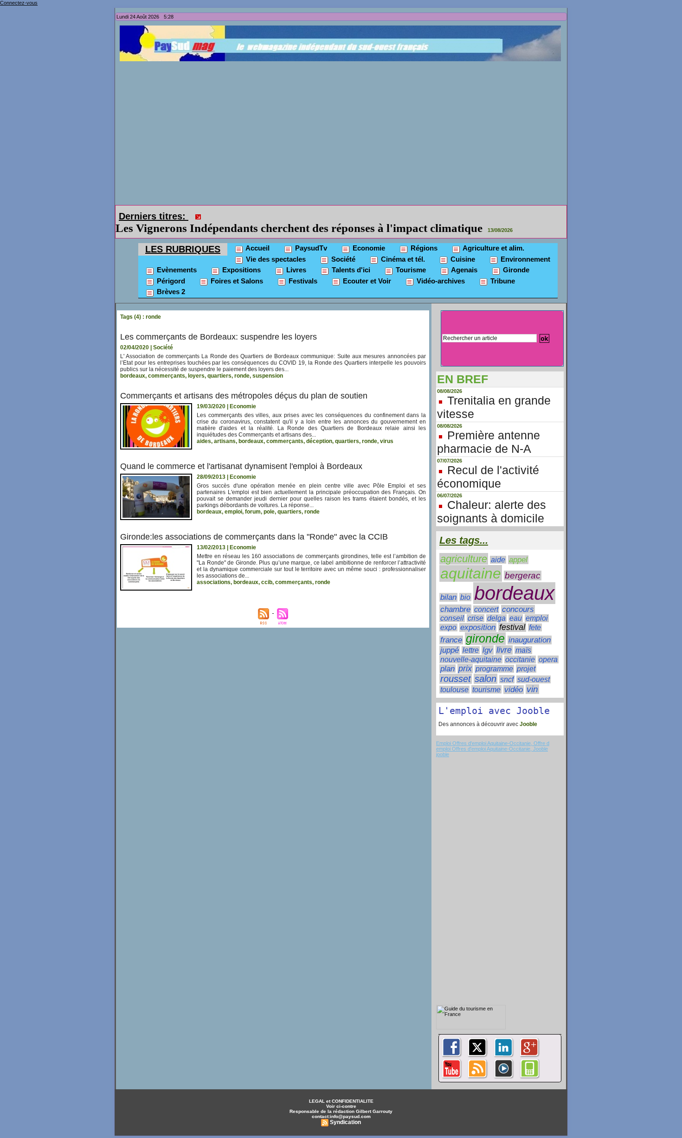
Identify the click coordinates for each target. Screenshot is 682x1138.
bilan (448, 584)
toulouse (454, 677)
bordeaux (132, 363)
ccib (266, 569)
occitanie (520, 646)
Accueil (257, 235)
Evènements (176, 257)
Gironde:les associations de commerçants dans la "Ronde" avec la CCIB (254, 523)
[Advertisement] (343, 131)
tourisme (486, 676)
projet (526, 655)
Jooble (527, 711)
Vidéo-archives (440, 268)
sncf (507, 666)
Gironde (515, 257)
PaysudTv (310, 235)
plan (447, 655)
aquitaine (470, 560)
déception (319, 428)
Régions (423, 235)
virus (386, 428)
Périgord (170, 268)
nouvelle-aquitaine (471, 646)
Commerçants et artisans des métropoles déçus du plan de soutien (243, 382)
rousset (455, 666)
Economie (368, 235)
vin (532, 676)
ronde (242, 363)
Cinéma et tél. (402, 246)
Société (342, 246)
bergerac (522, 562)
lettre (471, 637)
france (451, 627)
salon (485, 666)
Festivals (302, 268)
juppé (449, 637)
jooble (442, 741)
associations (214, 569)
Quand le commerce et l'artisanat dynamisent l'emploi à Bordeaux (241, 453)
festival (512, 614)
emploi (233, 498)
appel (518, 546)
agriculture (463, 546)
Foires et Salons (236, 268)
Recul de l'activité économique (488, 463)
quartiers (219, 363)
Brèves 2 (170, 279)
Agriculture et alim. (492, 235)
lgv (488, 637)
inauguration (529, 627)
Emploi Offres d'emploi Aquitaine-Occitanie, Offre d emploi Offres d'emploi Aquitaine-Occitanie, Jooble (492, 733)
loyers (196, 363)
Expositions (240, 257)
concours (518, 596)
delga (496, 605)
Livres (295, 257)
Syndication (345, 1109)
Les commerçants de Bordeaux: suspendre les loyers (218, 323)
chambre (455, 596)
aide (498, 547)
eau (515, 605)
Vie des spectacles (275, 246)
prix (465, 655)
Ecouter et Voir (366, 268)
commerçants (166, 363)
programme (494, 656)
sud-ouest (533, 666)
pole (269, 498)
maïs (523, 637)
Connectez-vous (19, 3)
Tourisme (410, 257)
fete (535, 614)
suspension (267, 363)
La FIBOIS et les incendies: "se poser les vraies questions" (350, 215)
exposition (477, 614)
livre (504, 637)
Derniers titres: (153, 216)
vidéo (513, 676)
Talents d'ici (350, 257)
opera (548, 646)
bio (465, 584)
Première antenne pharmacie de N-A (488, 429)
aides (204, 428)
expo (448, 614)
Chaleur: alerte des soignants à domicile (491, 498)
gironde (485, 625)
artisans (225, 428)
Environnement (524, 246)
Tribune (502, 268)
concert (486, 596)
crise (475, 605)
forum (253, 498)
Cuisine (462, 246)
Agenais (463, 257)
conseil (452, 605)
